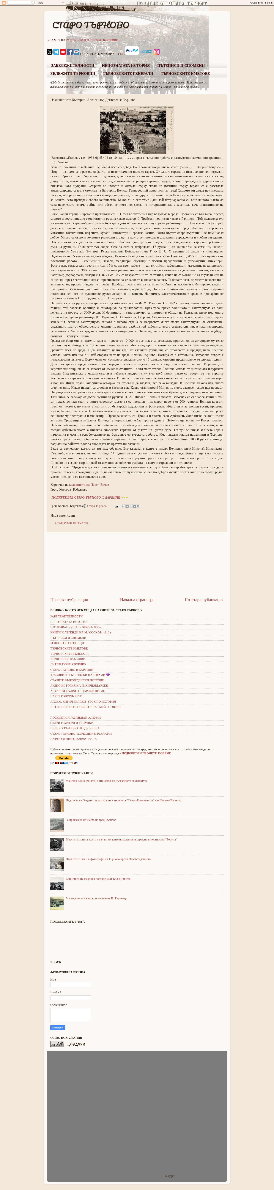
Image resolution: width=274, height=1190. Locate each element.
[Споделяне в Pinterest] (138, 506)
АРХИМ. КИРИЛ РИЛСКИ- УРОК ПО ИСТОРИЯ (83, 701)
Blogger (169, 1176)
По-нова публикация (69, 599)
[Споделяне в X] (131, 506)
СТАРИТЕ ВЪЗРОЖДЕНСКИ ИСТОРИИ (77, 680)
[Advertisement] (137, 564)
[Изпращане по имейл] (124, 506)
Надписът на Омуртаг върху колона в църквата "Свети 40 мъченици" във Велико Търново (123, 800)
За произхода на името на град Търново (91, 820)
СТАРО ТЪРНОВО (90, 25)
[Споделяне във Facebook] (134, 506)
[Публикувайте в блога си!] (127, 506)
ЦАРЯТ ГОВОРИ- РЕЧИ (66, 696)
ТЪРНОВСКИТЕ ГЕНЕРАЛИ (128, 73)
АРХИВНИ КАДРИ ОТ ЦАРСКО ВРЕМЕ (77, 691)
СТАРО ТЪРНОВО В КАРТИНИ (71, 670)
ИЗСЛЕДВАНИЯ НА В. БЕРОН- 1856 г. (76, 627)
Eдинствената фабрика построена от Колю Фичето (98, 879)
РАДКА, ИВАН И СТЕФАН (92, 40)
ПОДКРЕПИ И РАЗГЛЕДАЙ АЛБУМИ (75, 717)
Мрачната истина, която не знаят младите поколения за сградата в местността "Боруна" (121, 839)
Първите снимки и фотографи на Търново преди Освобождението (108, 859)
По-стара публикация (204, 599)
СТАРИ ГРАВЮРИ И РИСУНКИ (71, 723)
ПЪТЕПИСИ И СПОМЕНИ (181, 65)
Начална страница (136, 599)
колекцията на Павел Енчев (89, 484)
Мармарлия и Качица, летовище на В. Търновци (96, 898)
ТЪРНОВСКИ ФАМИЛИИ (67, 659)
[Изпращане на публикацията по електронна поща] (116, 506)
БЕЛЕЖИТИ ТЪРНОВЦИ (72, 73)
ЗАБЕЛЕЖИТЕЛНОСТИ (72, 65)
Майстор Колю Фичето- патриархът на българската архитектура (106, 781)
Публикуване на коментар (72, 523)
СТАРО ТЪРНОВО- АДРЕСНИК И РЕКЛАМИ (81, 733)
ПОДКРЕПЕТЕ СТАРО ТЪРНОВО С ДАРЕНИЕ (86, 497)
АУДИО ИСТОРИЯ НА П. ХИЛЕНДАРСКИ (79, 685)
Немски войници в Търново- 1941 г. (73, 739)
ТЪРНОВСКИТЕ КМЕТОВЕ (185, 73)
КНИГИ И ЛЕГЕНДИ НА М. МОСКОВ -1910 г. (81, 632)
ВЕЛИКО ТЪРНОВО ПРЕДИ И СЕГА (75, 728)
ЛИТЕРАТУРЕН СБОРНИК (68, 664)
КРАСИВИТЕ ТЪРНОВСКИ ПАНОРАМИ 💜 (80, 675)
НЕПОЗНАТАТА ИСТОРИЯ (126, 65)
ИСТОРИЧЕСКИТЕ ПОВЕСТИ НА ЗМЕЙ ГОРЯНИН (85, 707)
